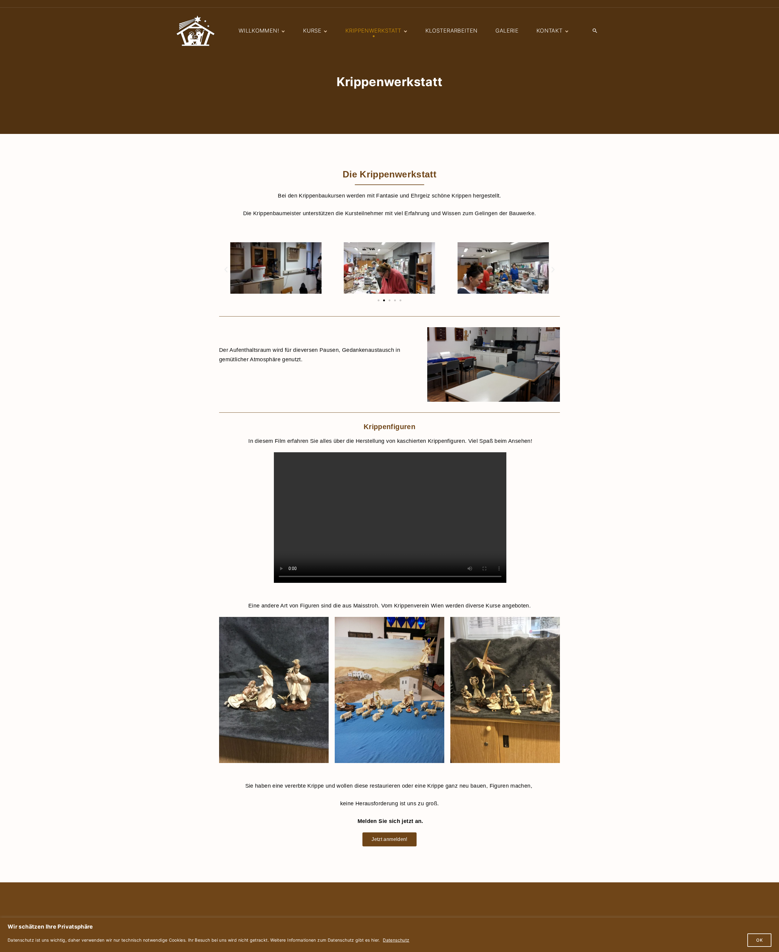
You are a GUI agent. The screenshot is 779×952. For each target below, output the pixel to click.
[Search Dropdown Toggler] (595, 31)
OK (759, 940)
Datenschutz (396, 940)
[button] (226, 269)
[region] (389, 935)
